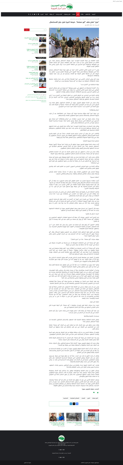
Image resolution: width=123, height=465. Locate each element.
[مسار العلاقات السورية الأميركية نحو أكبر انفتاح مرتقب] (42, 39)
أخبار (78, 14)
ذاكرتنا (46, 14)
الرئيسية (93, 14)
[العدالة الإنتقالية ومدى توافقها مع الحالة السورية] (74, 417)
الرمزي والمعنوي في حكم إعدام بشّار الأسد (31, 84)
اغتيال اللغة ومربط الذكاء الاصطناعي (33, 95)
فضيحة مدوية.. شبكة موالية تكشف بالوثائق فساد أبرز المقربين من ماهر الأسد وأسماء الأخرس (56, 424)
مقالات (82, 14)
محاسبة (65, 398)
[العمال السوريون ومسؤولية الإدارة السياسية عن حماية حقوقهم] (42, 51)
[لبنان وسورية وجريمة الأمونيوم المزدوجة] (91, 417)
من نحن (65, 453)
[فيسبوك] (77, 403)
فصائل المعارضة (74, 398)
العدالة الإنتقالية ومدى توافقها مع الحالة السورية (74, 423)
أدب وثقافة (52, 14)
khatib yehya (43, 97)
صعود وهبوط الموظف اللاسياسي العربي (33, 73)
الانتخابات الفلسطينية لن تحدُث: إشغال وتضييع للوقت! (36, 101)
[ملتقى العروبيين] (61, 7)
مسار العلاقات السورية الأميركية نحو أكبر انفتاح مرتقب (31, 38)
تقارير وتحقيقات (67, 14)
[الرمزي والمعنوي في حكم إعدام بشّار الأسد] (42, 85)
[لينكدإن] (71, 403)
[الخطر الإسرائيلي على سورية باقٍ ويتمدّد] (42, 79)
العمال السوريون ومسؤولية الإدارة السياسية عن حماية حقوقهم (32, 50)
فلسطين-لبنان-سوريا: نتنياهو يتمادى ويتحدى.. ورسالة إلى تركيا (35, 97)
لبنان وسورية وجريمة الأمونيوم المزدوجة (92, 423)
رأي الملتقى (87, 14)
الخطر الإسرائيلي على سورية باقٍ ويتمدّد (32, 78)
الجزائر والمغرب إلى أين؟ (33, 43)
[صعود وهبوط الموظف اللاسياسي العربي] (42, 74)
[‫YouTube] (60, 450)
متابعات (73, 14)
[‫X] (74, 403)
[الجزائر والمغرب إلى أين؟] (42, 45)
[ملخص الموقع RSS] (59, 450)
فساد (83, 398)
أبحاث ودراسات (59, 14)
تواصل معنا (61, 453)
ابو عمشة (94, 398)
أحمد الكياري (26, 462)
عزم (88, 398)
